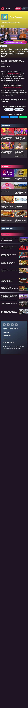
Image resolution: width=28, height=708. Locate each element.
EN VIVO (18, 8)
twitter (14, 117)
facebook (4, 117)
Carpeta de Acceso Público (10, 328)
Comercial (6, 332)
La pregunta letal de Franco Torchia (13, 86)
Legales (5, 339)
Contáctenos (7, 335)
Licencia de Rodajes (8, 342)
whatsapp (23, 117)
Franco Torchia (19, 109)
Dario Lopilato (8, 109)
